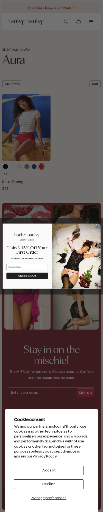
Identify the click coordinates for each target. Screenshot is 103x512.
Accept (49, 470)
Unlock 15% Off (27, 275)
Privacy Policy (45, 456)
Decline (48, 484)
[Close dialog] (97, 226)
